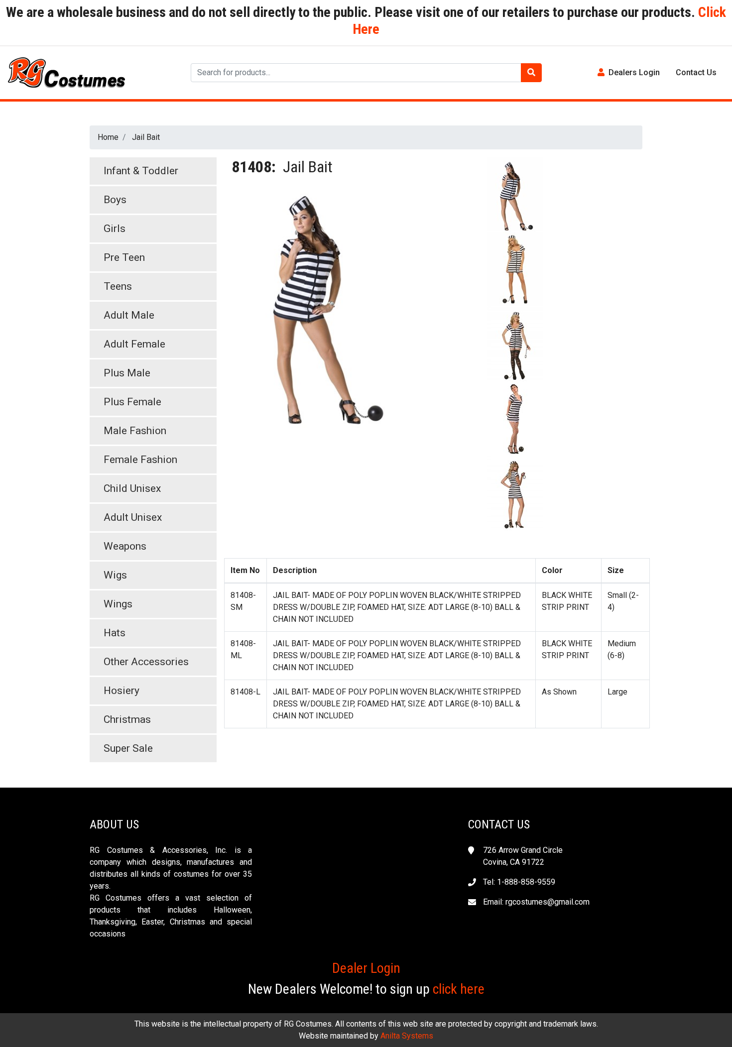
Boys (115, 200)
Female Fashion (140, 459)
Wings (118, 604)
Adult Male (129, 315)
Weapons (125, 546)
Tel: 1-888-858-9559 (519, 882)
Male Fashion (135, 431)
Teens (118, 286)
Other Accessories (146, 662)
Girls (114, 228)
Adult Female (134, 344)
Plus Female (132, 402)
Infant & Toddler (141, 171)
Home (108, 137)
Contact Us (696, 72)
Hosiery (121, 691)
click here (459, 989)
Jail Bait (146, 137)
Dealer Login (366, 968)
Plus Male (127, 373)
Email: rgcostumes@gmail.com (536, 902)
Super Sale (128, 748)
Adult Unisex (133, 517)
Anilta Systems (406, 1036)
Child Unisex (132, 488)
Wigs (115, 575)
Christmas (127, 719)
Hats (114, 633)
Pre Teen (124, 257)
